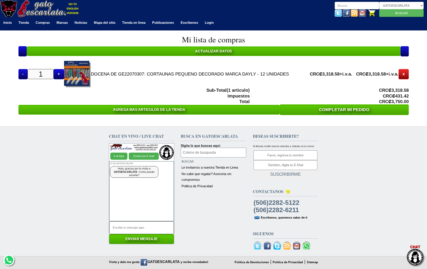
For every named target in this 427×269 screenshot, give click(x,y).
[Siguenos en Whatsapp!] (306, 246)
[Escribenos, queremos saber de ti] (362, 13)
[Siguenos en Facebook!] (346, 13)
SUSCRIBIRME (285, 174)
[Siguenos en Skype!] (277, 246)
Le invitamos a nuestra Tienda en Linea (209, 167)
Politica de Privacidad (197, 186)
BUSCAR (401, 13)
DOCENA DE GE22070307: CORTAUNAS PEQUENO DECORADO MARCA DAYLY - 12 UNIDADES (190, 74)
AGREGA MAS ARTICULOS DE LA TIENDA (149, 110)
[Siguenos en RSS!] (354, 13)
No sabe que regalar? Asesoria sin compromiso (206, 176)
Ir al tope (119, 156)
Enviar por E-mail (143, 156)
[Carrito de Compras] (372, 13)
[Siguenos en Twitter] (338, 13)
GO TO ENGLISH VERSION (72, 9)
